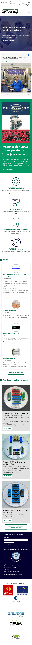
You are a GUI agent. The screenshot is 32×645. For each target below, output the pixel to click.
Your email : (7, 537)
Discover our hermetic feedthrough (16, 527)
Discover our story (9, 40)
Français (21, 5)
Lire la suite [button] (5, 61)
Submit (9, 544)
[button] (1, 74)
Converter (5, 2)
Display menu (29, 12)
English (28, 5)
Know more (7, 428)
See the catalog (8, 169)
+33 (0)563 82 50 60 (13, 571)
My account (23, 2)
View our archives (16, 373)
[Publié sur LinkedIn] (29, 55)
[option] (16, 408)
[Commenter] (6, 94)
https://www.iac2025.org (10, 289)
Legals (20, 574)
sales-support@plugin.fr (10, 574)
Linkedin (28, 2)
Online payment (12, 2)
